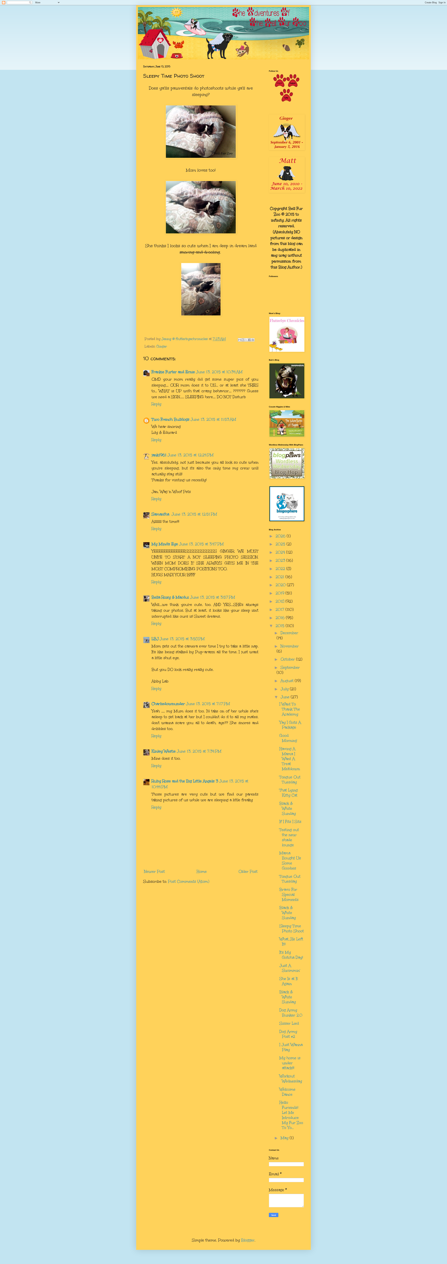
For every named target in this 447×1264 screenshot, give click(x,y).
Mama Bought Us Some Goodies (290, 860)
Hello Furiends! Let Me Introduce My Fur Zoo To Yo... (291, 1115)
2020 (281, 584)
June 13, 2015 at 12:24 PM (190, 455)
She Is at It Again (288, 981)
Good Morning (288, 738)
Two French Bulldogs (170, 419)
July (285, 688)
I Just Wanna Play (291, 1047)
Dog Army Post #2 (288, 1034)
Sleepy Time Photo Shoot (291, 928)
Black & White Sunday (287, 808)
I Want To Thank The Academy (289, 709)
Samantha (161, 514)
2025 (281, 544)
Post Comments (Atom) (188, 881)
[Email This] (239, 340)
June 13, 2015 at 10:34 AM (219, 371)
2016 (281, 617)
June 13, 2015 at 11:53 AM (213, 419)
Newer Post (154, 871)
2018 (280, 601)
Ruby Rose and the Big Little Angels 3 (185, 781)
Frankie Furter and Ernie (173, 371)
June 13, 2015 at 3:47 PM (201, 544)
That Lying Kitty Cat (288, 793)
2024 (281, 552)
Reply (156, 404)
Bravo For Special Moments (289, 894)
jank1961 (159, 455)
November (290, 646)
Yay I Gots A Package (290, 725)
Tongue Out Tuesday (290, 780)
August (288, 680)
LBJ (155, 638)
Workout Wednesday (290, 1079)
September (290, 667)
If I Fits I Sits (290, 821)
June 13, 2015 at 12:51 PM (194, 514)
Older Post (248, 871)
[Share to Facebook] (249, 340)
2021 (280, 576)
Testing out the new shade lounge (289, 837)
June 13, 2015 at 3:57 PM (212, 597)
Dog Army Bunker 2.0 (290, 1013)
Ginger (161, 346)
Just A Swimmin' (289, 968)
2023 (281, 560)
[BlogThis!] (243, 340)
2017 (280, 609)
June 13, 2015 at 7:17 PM (208, 703)
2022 (281, 568)
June (286, 696)
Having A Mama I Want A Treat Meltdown (289, 758)
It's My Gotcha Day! (291, 955)
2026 (281, 536)
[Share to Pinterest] (253, 340)
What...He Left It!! (291, 942)
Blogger (248, 1240)
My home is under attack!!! (290, 1063)
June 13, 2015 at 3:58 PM (182, 638)
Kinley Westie (164, 751)
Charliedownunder (168, 703)
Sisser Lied (289, 1023)
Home (202, 871)
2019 (280, 593)
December (289, 632)
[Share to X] (246, 340)
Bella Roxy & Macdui (170, 597)
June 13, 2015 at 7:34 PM (199, 751)
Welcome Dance (287, 1092)
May (285, 1137)
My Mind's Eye (165, 544)
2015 (281, 625)
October (288, 659)
